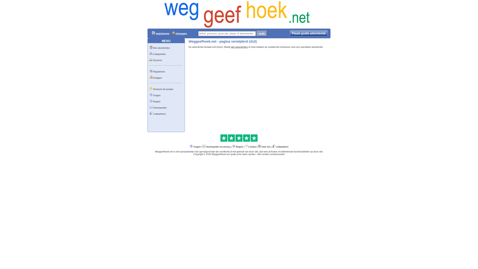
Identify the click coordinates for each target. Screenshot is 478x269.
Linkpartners (159, 114)
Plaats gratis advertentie (309, 33)
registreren (163, 33)
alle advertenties (239, 47)
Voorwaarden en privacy (218, 147)
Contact (252, 147)
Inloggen (157, 78)
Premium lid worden (163, 89)
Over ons (266, 147)
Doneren (157, 60)
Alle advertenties (161, 48)
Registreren (159, 71)
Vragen (157, 95)
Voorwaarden (160, 107)
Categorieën (159, 54)
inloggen (181, 33)
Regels (156, 101)
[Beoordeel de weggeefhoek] (239, 141)
